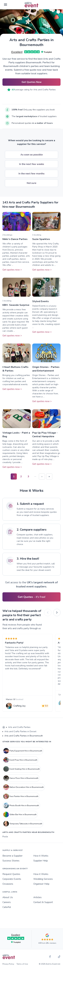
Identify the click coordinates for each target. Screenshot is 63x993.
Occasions (7, 884)
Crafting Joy (19, 706)
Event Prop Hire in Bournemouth (23, 760)
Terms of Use (22, 964)
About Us (7, 897)
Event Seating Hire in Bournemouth (24, 769)
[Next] (57, 612)
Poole (5, 836)
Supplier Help (40, 860)
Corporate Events (11, 879)
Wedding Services (43, 879)
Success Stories (10, 860)
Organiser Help (41, 884)
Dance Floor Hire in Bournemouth (23, 778)
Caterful (6, 907)
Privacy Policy (8, 964)
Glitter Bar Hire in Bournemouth (23, 814)
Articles (37, 897)
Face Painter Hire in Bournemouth (23, 796)
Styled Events (40, 301)
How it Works (40, 855)
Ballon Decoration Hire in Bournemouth (26, 787)
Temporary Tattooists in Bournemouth (25, 823)
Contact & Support (43, 902)
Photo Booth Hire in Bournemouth (24, 805)
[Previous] (47, 612)
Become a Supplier (12, 855)
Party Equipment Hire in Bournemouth (25, 751)
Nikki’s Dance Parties (15, 239)
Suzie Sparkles (41, 239)
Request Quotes (11, 874)
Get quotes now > (12, 269)
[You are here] (3, 727)
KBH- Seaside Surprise (15, 305)
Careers (6, 902)
